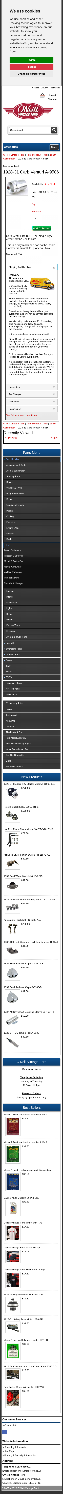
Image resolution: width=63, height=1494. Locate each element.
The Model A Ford (14, 732)
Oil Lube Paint (13, 654)
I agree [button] (31, 59)
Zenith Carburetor (12, 550)
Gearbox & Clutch (15, 505)
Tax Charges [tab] (15, 394)
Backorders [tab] (14, 387)
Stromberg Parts (14, 649)
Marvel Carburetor (12, 567)
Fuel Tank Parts (11, 577)
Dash (8, 539)
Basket (52, 95)
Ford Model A (34, 154)
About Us (10, 721)
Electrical (10, 522)
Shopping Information (15, 1447)
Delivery (44, 88)
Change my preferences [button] (31, 73)
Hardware (10, 631)
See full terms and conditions (21, 415)
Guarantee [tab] (14, 401)
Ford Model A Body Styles (18, 743)
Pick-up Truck (13, 625)
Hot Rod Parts (13, 689)
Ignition (9, 591)
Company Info (14, 703)
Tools (8, 666)
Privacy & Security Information (20, 1455)
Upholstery (11, 602)
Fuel (45, 154)
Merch (9, 671)
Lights (9, 608)
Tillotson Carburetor (13, 556)
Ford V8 (10, 643)
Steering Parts (13, 476)
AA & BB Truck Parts (16, 637)
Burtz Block (11, 694)
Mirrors (9, 619)
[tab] (31, 459)
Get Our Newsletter (15, 755)
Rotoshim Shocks (14, 683)
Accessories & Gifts (16, 465)
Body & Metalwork (15, 493)
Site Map (9, 1451)
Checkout (52, 99)
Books (9, 660)
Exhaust (10, 533)
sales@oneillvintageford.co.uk (25, 1470)
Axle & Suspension (15, 470)
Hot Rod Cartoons (14, 766)
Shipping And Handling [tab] (20, 267)
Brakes (9, 482)
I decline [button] (31, 66)
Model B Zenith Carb (14, 561)
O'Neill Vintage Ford (14, 154)
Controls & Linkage (13, 583)
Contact (35, 88)
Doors (9, 499)
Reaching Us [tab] (15, 409)
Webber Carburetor (13, 572)
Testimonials (55, 88)
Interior (9, 597)
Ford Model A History (16, 738)
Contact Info (10, 1425)
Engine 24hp (12, 528)
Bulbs (9, 614)
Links (8, 761)
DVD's (9, 677)
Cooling (10, 516)
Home (9, 709)
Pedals (9, 510)
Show (54, 147)
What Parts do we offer (17, 749)
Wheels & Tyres (14, 488)
